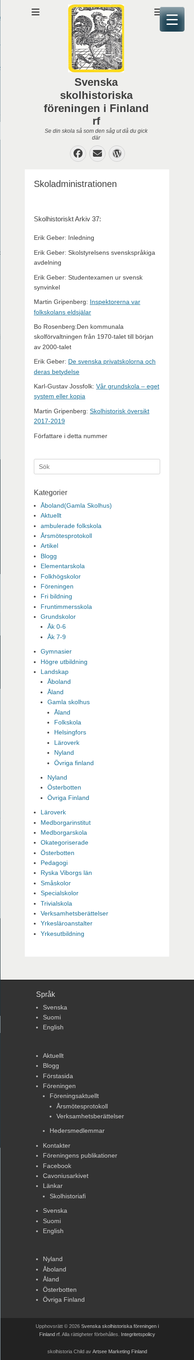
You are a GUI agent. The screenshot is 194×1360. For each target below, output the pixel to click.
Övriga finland (74, 762)
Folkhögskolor (61, 576)
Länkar (53, 1185)
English (53, 1027)
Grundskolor (58, 616)
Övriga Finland (68, 797)
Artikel (49, 545)
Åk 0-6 (56, 626)
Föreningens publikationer (80, 1155)
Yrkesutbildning (62, 933)
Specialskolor (60, 893)
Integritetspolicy (138, 1334)
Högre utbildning (64, 661)
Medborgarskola (64, 832)
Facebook (57, 1165)
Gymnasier (56, 651)
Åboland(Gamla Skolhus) (76, 505)
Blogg (49, 556)
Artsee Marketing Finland (119, 1351)
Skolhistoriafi (68, 1196)
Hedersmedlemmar (77, 1130)
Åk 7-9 (56, 636)
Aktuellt (51, 515)
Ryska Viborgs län (66, 872)
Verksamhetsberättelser (74, 913)
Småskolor (56, 883)
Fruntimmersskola (66, 606)
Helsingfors (70, 732)
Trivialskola (56, 903)
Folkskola (67, 722)
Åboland (59, 681)
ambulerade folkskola (71, 525)
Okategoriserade (64, 842)
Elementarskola (63, 566)
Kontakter (56, 1145)
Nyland (64, 752)
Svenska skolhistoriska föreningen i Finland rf (96, 101)
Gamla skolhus (68, 702)
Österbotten (64, 787)
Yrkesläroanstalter (66, 923)
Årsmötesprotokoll (66, 535)
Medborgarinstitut (66, 822)
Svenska (55, 1007)
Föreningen (57, 586)
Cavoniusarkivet (65, 1175)
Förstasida (58, 1076)
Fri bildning (56, 596)
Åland (55, 692)
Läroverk (66, 742)
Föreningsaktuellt (74, 1095)
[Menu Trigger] (172, 19)
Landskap (55, 671)
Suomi (52, 1017)
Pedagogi (54, 862)
